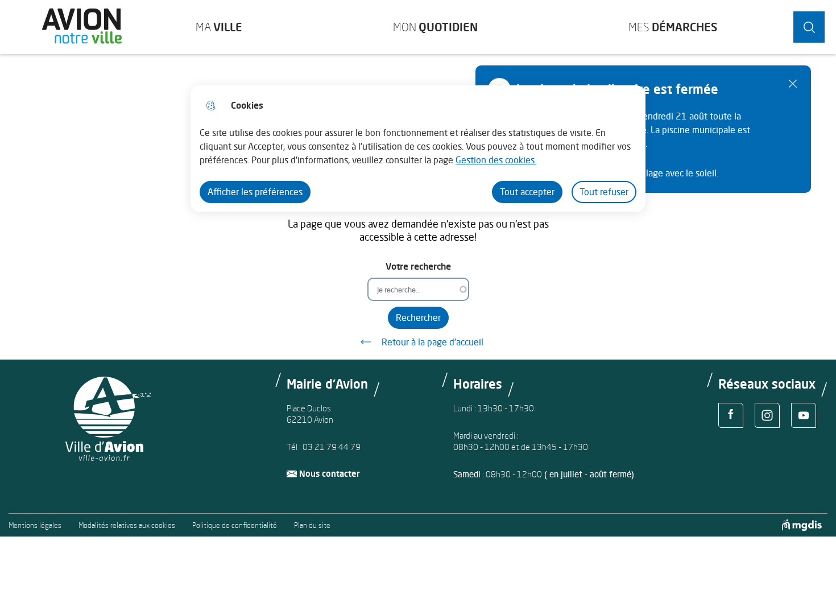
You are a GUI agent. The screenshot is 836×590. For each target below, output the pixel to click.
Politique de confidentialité (234, 525)
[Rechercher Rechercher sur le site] (809, 27)
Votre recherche (418, 266)
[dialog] (418, 148)
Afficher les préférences (255, 191)
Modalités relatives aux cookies (126, 525)
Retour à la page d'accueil (432, 342)
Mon (435, 27)
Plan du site (312, 525)
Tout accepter (527, 191)
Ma (219, 27)
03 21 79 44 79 (332, 447)
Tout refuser (604, 191)
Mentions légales (35, 525)
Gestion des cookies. (496, 160)
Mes (672, 27)
